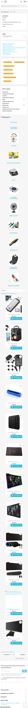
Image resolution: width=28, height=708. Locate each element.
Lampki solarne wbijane (19, 62)
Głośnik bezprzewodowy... (14, 343)
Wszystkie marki (14, 36)
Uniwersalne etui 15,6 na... (14, 432)
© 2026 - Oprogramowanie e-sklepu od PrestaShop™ (10, 703)
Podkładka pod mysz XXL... (14, 461)
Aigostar (4, 18)
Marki (4, 34)
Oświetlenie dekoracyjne (8, 49)
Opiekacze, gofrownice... (13, 268)
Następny (23, 655)
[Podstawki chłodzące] (13, 125)
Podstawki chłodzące (8, 94)
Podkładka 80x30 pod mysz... (14, 520)
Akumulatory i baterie (8, 97)
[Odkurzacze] (13, 242)
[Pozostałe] (13, 120)
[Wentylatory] (13, 208)
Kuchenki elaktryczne (8, 101)
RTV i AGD (6, 89)
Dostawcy (5, 16)
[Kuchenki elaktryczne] (13, 189)
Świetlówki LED (6, 53)
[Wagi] (13, 172)
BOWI (3, 20)
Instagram (21, 682)
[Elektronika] (13, 225)
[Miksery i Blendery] (13, 278)
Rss (10, 682)
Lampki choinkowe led (8, 46)
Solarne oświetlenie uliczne (9, 51)
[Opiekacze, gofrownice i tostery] (13, 259)
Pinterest (17, 682)
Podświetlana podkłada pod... (14, 491)
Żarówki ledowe (6, 54)
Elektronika (5, 105)
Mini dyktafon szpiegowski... (14, 314)
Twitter (6, 682)
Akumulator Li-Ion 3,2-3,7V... (14, 402)
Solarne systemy (7, 81)
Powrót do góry (21, 658)
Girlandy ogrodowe (7, 62)
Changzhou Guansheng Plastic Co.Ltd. (11, 22)
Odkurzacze (5, 107)
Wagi (3, 99)
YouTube (13, 682)
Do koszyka (16, 318)
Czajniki (4, 95)
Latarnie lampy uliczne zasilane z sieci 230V (13, 47)
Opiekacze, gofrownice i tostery (10, 109)
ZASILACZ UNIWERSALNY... (14, 373)
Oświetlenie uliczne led (8, 73)
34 (13, 654)
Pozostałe (5, 92)
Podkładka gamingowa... (14, 550)
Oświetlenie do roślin (7, 50)
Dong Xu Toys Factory (7, 24)
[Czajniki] (13, 138)
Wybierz (14, 290)
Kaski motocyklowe (7, 45)
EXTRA (4, 26)
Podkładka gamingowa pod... (14, 609)
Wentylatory (5, 103)
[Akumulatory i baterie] (13, 155)
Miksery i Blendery (7, 111)
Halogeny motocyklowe (8, 43)
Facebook (2, 682)
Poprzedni (5, 655)
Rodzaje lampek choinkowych (10, 77)
